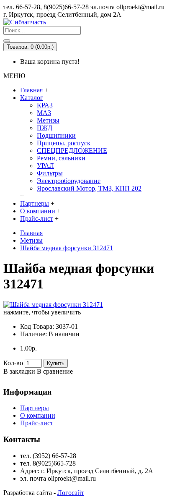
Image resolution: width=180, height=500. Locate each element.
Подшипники (56, 135)
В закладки (19, 371)
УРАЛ (45, 165)
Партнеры (34, 407)
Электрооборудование (68, 180)
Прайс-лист (36, 423)
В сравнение (55, 371)
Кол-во (13, 362)
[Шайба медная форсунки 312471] (53, 304)
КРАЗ (45, 105)
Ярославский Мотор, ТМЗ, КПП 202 (89, 188)
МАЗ (44, 112)
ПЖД (44, 127)
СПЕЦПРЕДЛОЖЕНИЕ (72, 150)
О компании (37, 415)
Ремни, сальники (61, 158)
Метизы (48, 120)
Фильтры (50, 173)
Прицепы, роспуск (63, 143)
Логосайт (70, 492)
